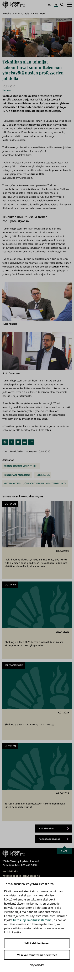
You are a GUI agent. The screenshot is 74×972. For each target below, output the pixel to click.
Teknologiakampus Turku (21, 466)
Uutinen (40, 13)
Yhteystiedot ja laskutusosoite (21, 875)
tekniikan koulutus (17, 474)
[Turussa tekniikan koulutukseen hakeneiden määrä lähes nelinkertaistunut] (37, 782)
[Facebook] (5, 442)
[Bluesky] (18, 442)
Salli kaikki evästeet (37, 943)
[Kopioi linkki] (31, 442)
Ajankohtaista (23, 13)
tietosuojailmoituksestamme (32, 920)
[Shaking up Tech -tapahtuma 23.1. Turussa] (37, 701)
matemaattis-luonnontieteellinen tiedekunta (35, 483)
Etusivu (7, 13)
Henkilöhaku (10, 871)
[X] (11, 442)
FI (56, 4)
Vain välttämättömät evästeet (37, 955)
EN (49, 4)
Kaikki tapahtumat (49, 838)
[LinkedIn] (24, 442)
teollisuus (42, 474)
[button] (69, 4)
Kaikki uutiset (46, 828)
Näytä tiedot (37, 965)
